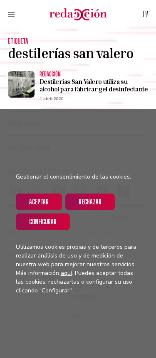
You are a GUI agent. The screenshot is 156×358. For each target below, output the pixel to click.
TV (145, 14)
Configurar (43, 222)
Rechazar (90, 202)
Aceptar (39, 202)
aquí (66, 273)
